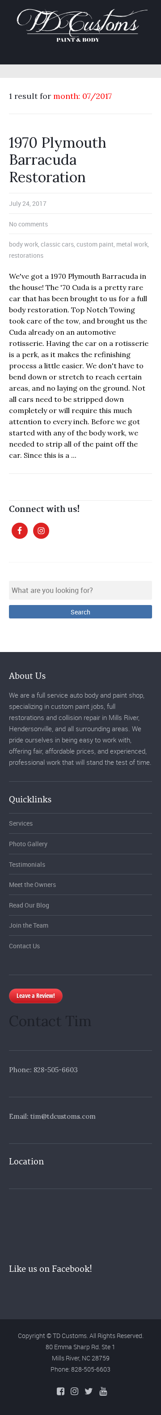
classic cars (57, 244)
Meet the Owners (32, 884)
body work (23, 244)
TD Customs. (70, 1335)
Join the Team (28, 925)
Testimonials (27, 864)
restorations (26, 255)
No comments (28, 224)
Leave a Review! (36, 995)
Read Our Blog (29, 905)
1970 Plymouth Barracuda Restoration (57, 159)
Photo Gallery (28, 844)
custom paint (95, 244)
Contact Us (24, 946)
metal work (132, 244)
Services (21, 823)
